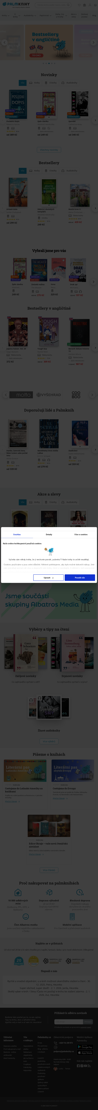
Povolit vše (80, 578)
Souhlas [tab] (17, 534)
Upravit (47, 578)
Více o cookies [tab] (80, 534)
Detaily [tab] (49, 534)
